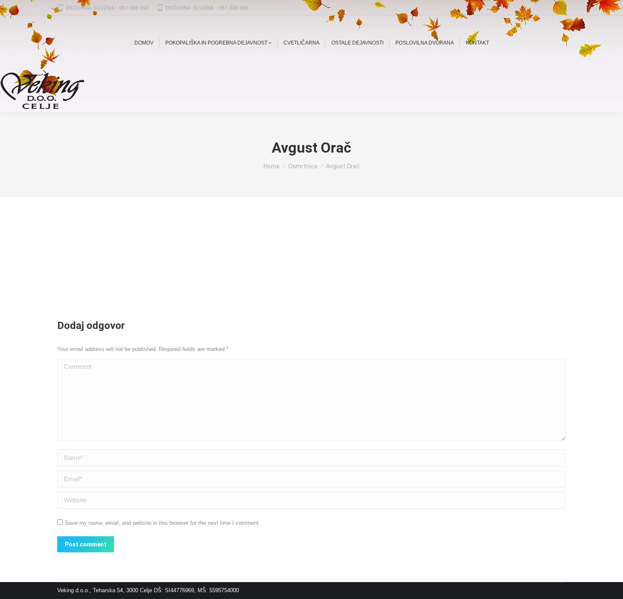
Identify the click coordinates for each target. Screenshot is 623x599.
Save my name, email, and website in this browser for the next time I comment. (162, 523)
